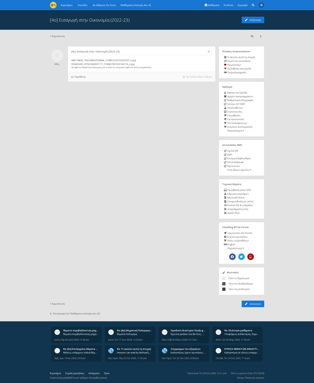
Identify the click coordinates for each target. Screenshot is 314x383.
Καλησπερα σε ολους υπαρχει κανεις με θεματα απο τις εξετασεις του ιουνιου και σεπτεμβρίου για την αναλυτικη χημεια (242, 352)
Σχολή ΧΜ (232, 150)
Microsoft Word (235, 197)
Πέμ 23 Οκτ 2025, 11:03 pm (133, 358)
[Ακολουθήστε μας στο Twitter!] (241, 256)
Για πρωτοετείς (235, 119)
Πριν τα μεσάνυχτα (239, 289)
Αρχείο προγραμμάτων (240, 96)
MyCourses (233, 166)
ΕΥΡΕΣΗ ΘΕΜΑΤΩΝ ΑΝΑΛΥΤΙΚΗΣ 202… (246, 349)
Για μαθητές (233, 115)
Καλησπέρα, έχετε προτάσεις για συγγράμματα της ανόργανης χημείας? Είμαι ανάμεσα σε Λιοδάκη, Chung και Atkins (188, 352)
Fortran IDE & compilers (240, 205)
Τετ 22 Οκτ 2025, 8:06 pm (186, 358)
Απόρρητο (94, 373)
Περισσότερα (235, 130)
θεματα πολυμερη (127, 334)
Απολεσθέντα (234, 107)
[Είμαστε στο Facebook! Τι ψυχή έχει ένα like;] (232, 256)
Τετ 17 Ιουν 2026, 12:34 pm (129, 339)
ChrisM (219, 358)
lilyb (57, 358)
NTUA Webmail (235, 162)
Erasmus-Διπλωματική (239, 126)
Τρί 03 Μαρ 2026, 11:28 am (236, 339)
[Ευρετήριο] (53, 5)
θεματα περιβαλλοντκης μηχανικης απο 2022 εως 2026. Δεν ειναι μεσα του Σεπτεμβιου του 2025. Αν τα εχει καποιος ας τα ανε (80, 334)
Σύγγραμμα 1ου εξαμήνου (185, 349)
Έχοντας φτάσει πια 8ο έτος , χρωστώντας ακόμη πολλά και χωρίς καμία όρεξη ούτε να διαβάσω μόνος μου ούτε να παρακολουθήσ (188, 334)
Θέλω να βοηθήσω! (238, 240)
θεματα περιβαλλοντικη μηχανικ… (83, 330)
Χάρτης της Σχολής (236, 92)
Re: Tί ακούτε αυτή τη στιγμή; (134, 349)
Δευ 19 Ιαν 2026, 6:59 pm (73, 358)
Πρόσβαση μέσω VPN (239, 190)
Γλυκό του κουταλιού (239, 61)
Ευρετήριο (55, 373)
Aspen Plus (233, 212)
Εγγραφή (242, 5)
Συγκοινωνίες (234, 111)
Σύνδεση (228, 5)
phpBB (66, 377)
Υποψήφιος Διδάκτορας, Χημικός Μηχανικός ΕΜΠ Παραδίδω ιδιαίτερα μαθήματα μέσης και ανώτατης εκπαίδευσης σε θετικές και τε (242, 334)
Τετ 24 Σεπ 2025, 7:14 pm (237, 358)
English (231, 244)
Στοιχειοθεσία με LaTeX (240, 201)
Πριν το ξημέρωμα (239, 278)
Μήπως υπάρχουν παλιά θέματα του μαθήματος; (80, 352)
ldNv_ (57, 64)
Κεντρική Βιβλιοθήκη (239, 158)
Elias (164, 339)
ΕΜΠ (229, 154)
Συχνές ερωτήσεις (237, 236)
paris (57, 339)
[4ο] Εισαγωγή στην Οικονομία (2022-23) (90, 20)
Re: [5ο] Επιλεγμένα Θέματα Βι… (81, 349)
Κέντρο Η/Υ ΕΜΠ (236, 104)
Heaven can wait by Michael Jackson (134, 352)
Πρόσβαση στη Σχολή (239, 68)
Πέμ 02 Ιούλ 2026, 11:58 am (75, 339)
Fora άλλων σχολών (238, 169)
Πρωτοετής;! (234, 64)
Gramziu (259, 377)
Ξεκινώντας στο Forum (239, 233)
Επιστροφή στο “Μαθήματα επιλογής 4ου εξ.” (77, 313)
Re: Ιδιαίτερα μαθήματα (238, 330)
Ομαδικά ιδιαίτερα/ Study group (190, 330)
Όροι (107, 373)
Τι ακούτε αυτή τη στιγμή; (241, 57)
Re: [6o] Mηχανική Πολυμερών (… (136, 330)
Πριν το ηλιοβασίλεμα (241, 283)
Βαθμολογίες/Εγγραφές (240, 100)
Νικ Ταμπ (113, 358)
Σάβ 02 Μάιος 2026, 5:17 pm (182, 339)
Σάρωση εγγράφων (238, 193)
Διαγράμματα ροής (237, 209)
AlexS (218, 339)
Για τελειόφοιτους (237, 123)
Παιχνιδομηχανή (236, 72)
